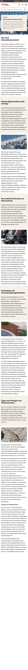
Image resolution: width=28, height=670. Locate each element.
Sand (21, 420)
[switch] (23, 1)
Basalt (21, 297)
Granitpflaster (19, 341)
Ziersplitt (3, 422)
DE (2, 1)
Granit (8, 299)
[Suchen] (25, 9)
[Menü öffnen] (26, 5)
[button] (19, 5)
